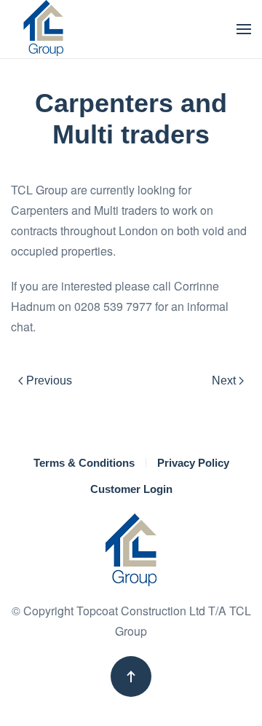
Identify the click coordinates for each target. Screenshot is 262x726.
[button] (244, 29)
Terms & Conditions (84, 463)
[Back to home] (43, 29)
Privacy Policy (193, 463)
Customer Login (131, 489)
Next (224, 380)
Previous (49, 380)
